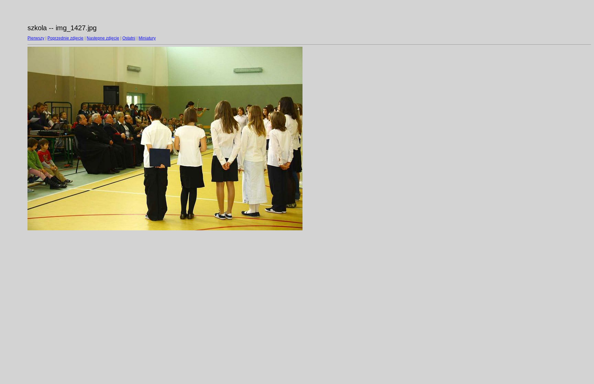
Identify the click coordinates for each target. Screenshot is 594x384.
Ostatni (128, 38)
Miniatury (147, 38)
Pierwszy (36, 38)
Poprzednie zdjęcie (65, 38)
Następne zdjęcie (103, 38)
